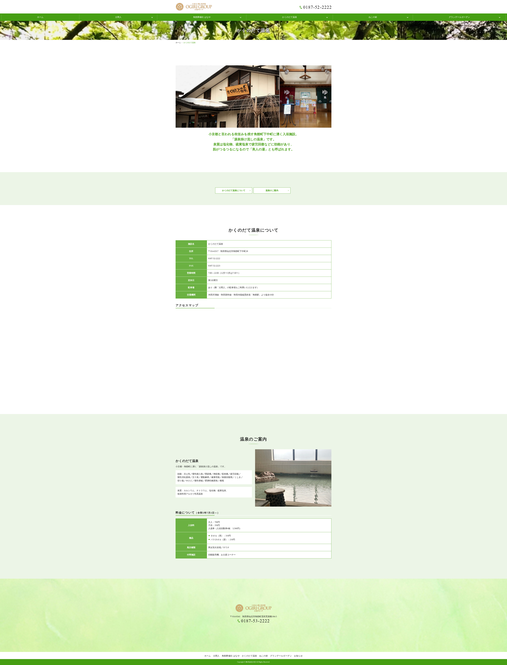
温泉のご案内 (272, 190)
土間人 (118, 17)
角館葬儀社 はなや (202, 17)
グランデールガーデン (459, 17)
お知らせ (298, 656)
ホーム (40, 17)
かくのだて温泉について (233, 190)
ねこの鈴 (373, 17)
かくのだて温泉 (289, 17)
